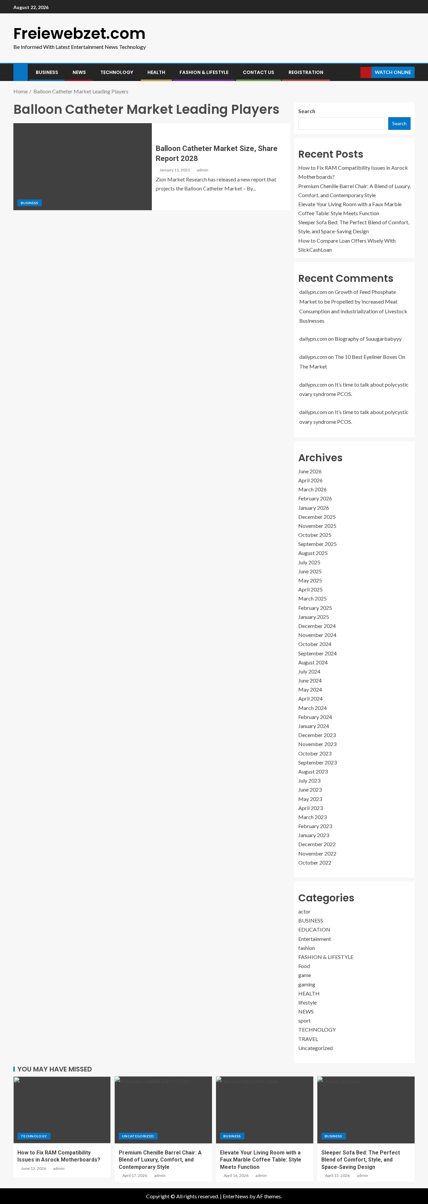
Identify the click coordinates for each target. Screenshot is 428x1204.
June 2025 (310, 571)
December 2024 (317, 626)
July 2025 (309, 562)
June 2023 (310, 789)
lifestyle (307, 1002)
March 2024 (312, 708)
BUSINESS (47, 72)
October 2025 (314, 535)
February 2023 (315, 826)
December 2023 (317, 735)
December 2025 (317, 516)
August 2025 (313, 553)
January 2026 (313, 507)
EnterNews (235, 1196)
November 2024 (317, 635)
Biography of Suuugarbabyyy (368, 338)
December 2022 (317, 844)
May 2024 (310, 689)
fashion (306, 948)
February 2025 (315, 608)
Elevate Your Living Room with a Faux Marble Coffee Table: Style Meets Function (260, 1159)
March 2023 (312, 817)
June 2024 (310, 680)
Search (306, 111)
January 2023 (313, 835)
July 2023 (309, 780)
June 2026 (310, 471)
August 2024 (313, 662)
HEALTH (156, 72)
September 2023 (317, 762)
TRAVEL (308, 1039)
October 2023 (314, 753)
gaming (306, 984)
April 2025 (310, 589)
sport (304, 1020)
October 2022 (314, 862)
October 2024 (314, 644)
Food (304, 966)
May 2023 (310, 799)
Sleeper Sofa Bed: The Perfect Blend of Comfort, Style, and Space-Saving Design (360, 1159)
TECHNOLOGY (116, 72)
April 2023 (310, 808)
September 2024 (317, 653)
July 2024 (309, 671)
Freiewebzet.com (79, 33)
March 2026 (312, 489)
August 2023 (313, 771)
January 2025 (313, 617)
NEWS (79, 72)
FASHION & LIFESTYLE (204, 72)
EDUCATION (314, 929)
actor (304, 911)
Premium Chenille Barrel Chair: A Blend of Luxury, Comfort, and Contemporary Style (160, 1159)
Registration (306, 72)
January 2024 (313, 726)
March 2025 (312, 598)
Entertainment (314, 939)
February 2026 (315, 498)
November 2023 (317, 744)
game (304, 975)
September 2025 (317, 544)
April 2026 (310, 480)
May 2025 (310, 580)
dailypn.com (313, 292)
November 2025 (317, 526)
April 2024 (310, 698)
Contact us (258, 72)
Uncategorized (315, 1048)
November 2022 (317, 853)
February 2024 (315, 717)
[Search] (354, 72)
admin (202, 169)
